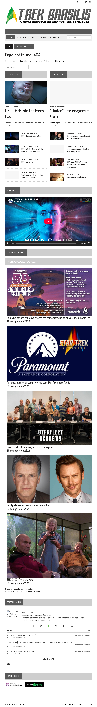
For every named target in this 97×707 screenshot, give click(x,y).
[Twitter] (86, 1)
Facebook (72, 705)
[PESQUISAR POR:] (79, 37)
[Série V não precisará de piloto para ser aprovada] (57, 151)
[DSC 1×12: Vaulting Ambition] (12, 138)
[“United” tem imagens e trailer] (71, 102)
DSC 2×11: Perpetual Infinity (76, 177)
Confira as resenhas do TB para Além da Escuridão (32, 176)
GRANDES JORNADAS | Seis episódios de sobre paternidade (77, 164)
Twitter (80, 705)
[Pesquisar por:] (17, 66)
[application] (48, 221)
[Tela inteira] (89, 243)
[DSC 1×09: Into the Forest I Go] (26, 102)
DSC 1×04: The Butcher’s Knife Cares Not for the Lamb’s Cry (32, 150)
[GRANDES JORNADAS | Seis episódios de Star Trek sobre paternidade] (57, 164)
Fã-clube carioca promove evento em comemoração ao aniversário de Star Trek (49, 318)
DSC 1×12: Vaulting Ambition (31, 136)
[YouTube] (77, 1)
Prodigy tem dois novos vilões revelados (28, 505)
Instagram (88, 705)
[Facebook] (82, 1)
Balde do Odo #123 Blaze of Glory (21, 651)
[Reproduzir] (8, 243)
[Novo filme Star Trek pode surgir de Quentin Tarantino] (57, 138)
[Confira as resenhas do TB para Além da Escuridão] (12, 177)
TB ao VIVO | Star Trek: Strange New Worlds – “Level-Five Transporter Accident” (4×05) (44, 642)
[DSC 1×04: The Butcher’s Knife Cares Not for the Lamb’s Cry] (12, 151)
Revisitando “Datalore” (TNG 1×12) (21, 635)
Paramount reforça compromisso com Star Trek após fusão (38, 382)
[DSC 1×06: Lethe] (12, 164)
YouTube (64, 705)
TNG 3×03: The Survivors (20, 579)
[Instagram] (90, 1)
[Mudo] (85, 243)
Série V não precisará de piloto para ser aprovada (78, 150)
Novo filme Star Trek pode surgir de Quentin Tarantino (78, 137)
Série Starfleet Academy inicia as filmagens (30, 447)
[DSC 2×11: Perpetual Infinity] (57, 179)
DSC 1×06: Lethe (27, 162)
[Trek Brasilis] (48, 15)
